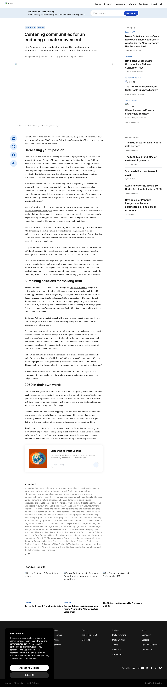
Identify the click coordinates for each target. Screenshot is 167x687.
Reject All (29, 675)
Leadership (30, 27)
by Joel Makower (131, 164)
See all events (130, 122)
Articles (55, 640)
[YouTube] (142, 668)
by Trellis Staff (130, 179)
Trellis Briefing (118, 640)
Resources (57, 635)
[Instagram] (138, 668)
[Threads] (156, 668)
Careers (145, 640)
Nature (41, 27)
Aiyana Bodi (32, 56)
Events (107, 4)
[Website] (13, 163)
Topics (98, 4)
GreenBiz (86, 640)
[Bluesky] (160, 668)
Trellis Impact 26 (89, 635)
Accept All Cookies (29, 668)
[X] (13, 146)
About (154, 4)
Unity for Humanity (78, 287)
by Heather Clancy (131, 150)
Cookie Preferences (33, 683)
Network (132, 4)
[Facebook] (13, 155)
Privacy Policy (19, 683)
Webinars (120, 4)
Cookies (8, 683)
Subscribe (131, 13)
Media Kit (116, 649)
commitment (64, 160)
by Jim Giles (129, 214)
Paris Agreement (42, 398)
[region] (29, 655)
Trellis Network (119, 635)
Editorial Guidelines (151, 644)
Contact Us (147, 649)
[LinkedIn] (13, 138)
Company (146, 635)
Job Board (143, 4)
